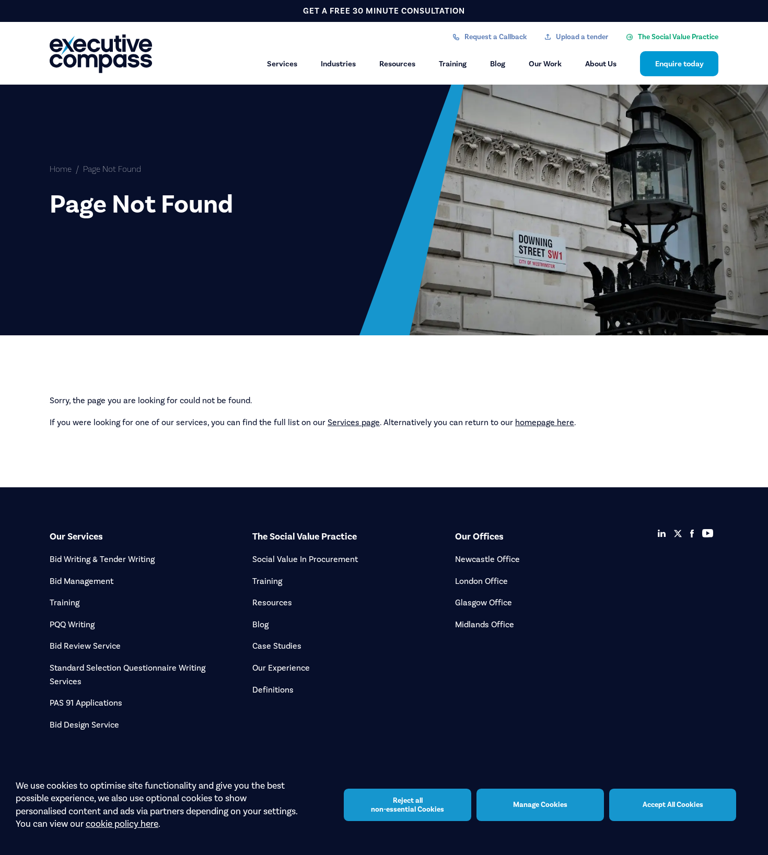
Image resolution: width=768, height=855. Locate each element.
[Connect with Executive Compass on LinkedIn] (662, 533)
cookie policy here (122, 823)
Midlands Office (484, 624)
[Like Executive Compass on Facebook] (692, 533)
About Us (600, 63)
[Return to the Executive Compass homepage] (102, 53)
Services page (354, 422)
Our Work (545, 63)
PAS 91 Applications (86, 703)
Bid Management (81, 581)
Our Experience (281, 668)
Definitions (273, 690)
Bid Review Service (85, 646)
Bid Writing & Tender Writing (102, 559)
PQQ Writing (72, 624)
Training (453, 63)
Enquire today (679, 63)
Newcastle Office (487, 559)
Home (61, 169)
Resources (397, 63)
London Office (481, 581)
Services (282, 63)
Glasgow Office (483, 602)
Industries (338, 63)
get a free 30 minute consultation (384, 11)
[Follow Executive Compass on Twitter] (678, 533)
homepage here (544, 422)
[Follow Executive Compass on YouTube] (707, 533)
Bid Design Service (84, 725)
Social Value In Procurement (305, 559)
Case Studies (276, 646)
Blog (497, 63)
